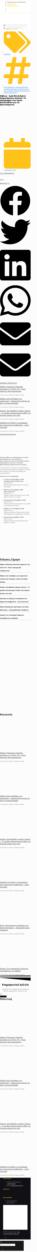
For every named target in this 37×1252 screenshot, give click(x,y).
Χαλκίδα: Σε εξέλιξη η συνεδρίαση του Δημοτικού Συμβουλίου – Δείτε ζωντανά (14, 425)
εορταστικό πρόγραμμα (11, 89)
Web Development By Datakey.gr (11, 1233)
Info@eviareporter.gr (13, 6)
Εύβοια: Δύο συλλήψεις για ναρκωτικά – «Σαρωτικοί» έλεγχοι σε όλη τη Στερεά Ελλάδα (15, 401)
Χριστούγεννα (13, 92)
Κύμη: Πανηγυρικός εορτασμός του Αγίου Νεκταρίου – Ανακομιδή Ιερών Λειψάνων (15, 927)
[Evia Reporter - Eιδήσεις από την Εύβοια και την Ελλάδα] (3, 18)
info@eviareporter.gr (17, 1185)
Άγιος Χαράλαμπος (9, 87)
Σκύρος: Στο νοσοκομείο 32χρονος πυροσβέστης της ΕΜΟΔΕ (14, 969)
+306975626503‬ (11, 4)
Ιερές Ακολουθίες (9, 91)
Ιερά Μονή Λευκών (23, 89)
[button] (15, 201)
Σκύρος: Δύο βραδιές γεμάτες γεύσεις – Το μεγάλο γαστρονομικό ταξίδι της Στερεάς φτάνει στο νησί (15, 413)
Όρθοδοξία (7, 54)
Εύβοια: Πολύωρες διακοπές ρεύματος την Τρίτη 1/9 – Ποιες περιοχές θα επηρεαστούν (13, 389)
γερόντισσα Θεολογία (21, 87)
